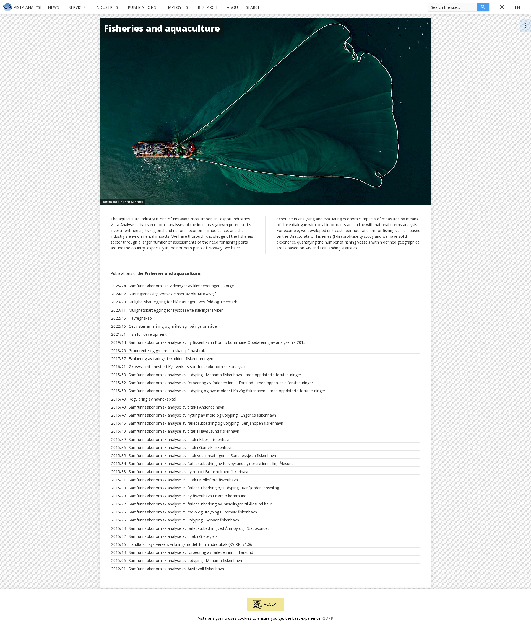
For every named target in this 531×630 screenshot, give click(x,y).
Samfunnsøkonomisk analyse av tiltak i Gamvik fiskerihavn (181, 447)
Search (253, 7)
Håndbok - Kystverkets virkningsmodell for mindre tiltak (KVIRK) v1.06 (190, 544)
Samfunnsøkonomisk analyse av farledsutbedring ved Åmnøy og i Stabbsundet (199, 528)
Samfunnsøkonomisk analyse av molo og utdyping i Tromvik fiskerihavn (193, 512)
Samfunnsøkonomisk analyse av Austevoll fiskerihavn (176, 568)
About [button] (233, 7)
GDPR (327, 618)
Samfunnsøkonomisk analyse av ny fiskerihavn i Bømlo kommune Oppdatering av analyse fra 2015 (217, 342)
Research (207, 7)
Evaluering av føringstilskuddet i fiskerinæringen (171, 358)
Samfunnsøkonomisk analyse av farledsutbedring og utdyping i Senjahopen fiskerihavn (206, 423)
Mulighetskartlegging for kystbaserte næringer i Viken (176, 310)
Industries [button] (106, 7)
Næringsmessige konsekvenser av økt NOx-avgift (173, 293)
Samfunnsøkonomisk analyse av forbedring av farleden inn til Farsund (191, 552)
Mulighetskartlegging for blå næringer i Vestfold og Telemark (183, 301)
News (53, 7)
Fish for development (148, 334)
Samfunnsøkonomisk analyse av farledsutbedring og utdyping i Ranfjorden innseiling (204, 487)
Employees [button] (177, 7)
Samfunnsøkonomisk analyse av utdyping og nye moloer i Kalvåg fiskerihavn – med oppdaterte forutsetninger (227, 390)
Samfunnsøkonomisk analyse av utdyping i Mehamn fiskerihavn (185, 560)
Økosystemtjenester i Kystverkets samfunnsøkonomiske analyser (187, 366)
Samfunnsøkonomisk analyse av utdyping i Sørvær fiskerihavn (184, 520)
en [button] (517, 7)
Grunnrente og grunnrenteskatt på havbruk (167, 350)
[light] (502, 7)
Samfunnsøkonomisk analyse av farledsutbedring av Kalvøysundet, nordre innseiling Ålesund (211, 463)
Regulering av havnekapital (152, 399)
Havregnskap (140, 318)
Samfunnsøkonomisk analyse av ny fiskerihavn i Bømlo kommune (187, 496)
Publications (142, 7)
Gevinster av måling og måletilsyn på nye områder (173, 326)
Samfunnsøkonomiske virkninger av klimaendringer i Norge (181, 285)
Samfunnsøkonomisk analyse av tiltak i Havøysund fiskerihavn (184, 431)
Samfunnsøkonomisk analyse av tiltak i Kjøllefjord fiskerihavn (183, 479)
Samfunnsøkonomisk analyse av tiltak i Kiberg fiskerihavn (180, 439)
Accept (271, 604)
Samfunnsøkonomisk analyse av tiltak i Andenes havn (176, 407)
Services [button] (77, 7)
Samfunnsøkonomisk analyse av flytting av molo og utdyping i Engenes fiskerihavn (202, 415)
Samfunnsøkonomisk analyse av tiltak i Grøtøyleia (173, 536)
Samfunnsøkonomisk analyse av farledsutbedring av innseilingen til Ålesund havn (201, 504)
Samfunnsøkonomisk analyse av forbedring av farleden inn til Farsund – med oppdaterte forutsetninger (221, 382)
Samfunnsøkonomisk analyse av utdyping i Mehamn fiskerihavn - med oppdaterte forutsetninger (215, 374)
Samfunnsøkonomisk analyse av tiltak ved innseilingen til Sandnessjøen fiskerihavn (202, 455)
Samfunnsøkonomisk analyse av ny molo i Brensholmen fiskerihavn (189, 471)
